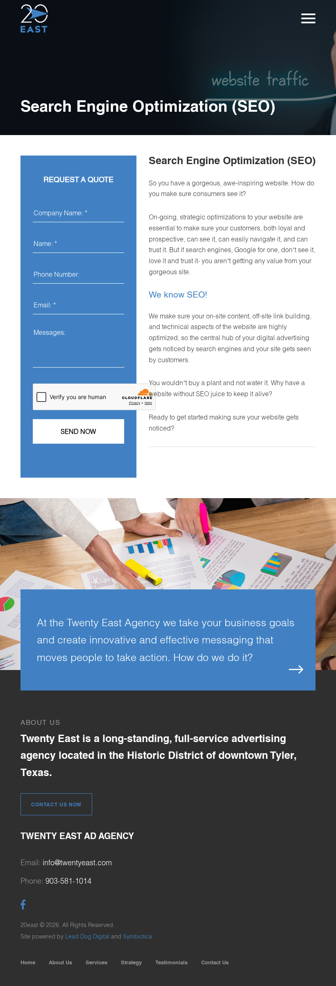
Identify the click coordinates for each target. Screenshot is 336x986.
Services (96, 962)
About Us (60, 962)
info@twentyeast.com (77, 862)
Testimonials (171, 962)
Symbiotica (137, 936)
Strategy (131, 962)
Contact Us (215, 962)
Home (27, 962)
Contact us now (56, 804)
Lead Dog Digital (87, 936)
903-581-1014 (68, 881)
